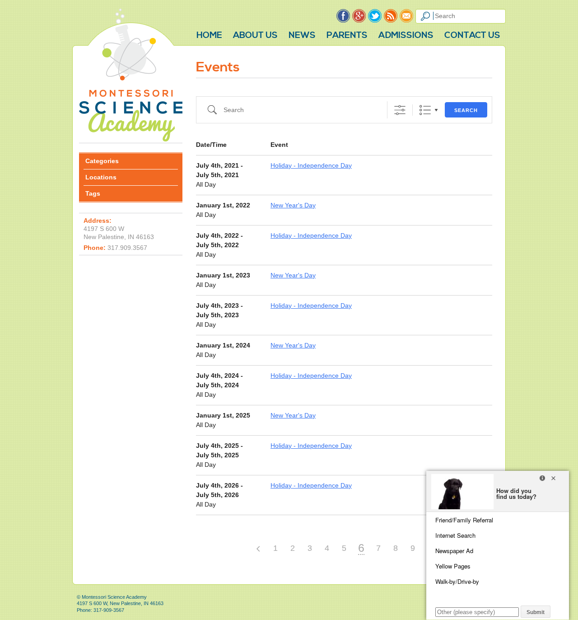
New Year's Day (293, 205)
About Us (255, 35)
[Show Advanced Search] (400, 110)
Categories (102, 160)
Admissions (406, 35)
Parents (347, 35)
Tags (92, 193)
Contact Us (472, 35)
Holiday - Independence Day (311, 165)
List (425, 110)
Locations (101, 177)
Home (209, 35)
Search (466, 110)
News (302, 35)
